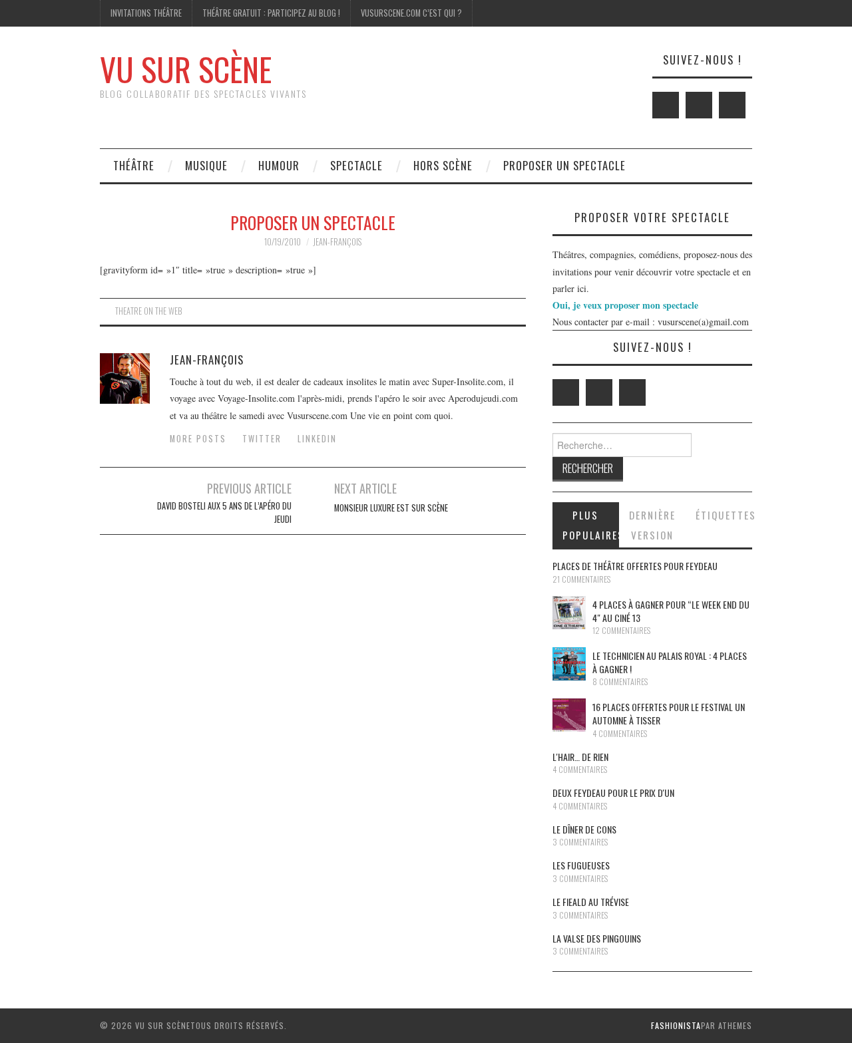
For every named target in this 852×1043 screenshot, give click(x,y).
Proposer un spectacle (564, 165)
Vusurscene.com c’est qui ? (411, 13)
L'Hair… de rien (580, 757)
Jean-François (337, 241)
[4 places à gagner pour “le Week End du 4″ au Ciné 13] (569, 612)
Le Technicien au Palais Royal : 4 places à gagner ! (669, 662)
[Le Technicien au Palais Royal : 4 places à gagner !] (569, 663)
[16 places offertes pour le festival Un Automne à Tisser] (569, 715)
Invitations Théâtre (146, 13)
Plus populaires (590, 525)
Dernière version (652, 525)
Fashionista (676, 1025)
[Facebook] (699, 105)
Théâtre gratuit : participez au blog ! (271, 13)
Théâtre (133, 165)
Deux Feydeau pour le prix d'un (613, 793)
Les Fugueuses (581, 865)
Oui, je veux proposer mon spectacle (625, 305)
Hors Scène (443, 165)
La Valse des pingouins (596, 938)
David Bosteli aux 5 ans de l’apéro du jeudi (224, 512)
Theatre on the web (148, 311)
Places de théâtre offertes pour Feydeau (635, 566)
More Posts (198, 438)
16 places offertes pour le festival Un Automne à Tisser (668, 713)
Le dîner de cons (584, 829)
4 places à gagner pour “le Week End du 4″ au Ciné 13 (670, 611)
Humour (279, 165)
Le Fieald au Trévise (590, 902)
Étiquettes (724, 515)
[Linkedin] (732, 105)
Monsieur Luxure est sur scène (391, 508)
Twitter (262, 438)
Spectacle (356, 165)
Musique (206, 165)
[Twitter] (665, 105)
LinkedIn (317, 438)
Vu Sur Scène (186, 68)
